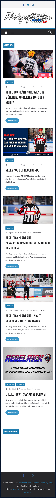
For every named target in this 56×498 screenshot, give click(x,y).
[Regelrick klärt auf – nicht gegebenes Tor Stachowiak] (28, 288)
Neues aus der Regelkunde (22, 170)
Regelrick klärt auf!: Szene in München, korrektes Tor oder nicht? (24, 97)
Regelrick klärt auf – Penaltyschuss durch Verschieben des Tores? (27, 243)
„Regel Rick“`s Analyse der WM (25, 394)
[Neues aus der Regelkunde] (28, 142)
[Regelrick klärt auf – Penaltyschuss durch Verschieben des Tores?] (28, 210)
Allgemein (10, 384)
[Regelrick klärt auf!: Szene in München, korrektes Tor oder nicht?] (28, 64)
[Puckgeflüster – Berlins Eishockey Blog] (6, 32)
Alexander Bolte (31, 87)
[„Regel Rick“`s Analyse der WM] (28, 363)
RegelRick (10, 82)
